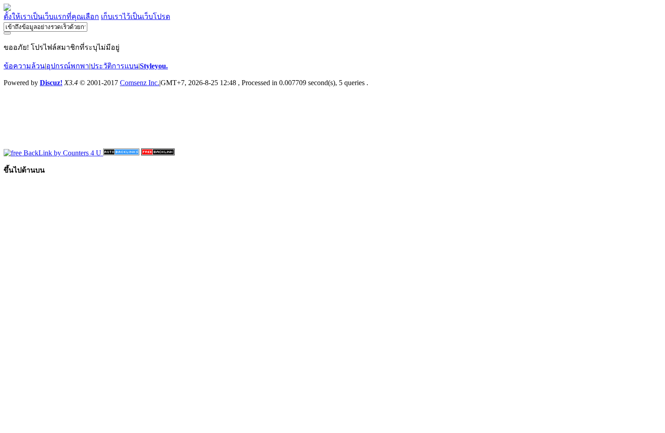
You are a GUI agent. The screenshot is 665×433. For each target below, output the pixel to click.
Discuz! (51, 83)
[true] (7, 33)
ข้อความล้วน (24, 66)
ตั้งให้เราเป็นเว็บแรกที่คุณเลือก (51, 16)
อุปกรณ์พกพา (67, 66)
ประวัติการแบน (114, 66)
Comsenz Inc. (139, 83)
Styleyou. (154, 66)
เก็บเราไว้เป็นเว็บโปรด (135, 16)
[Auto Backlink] (158, 153)
